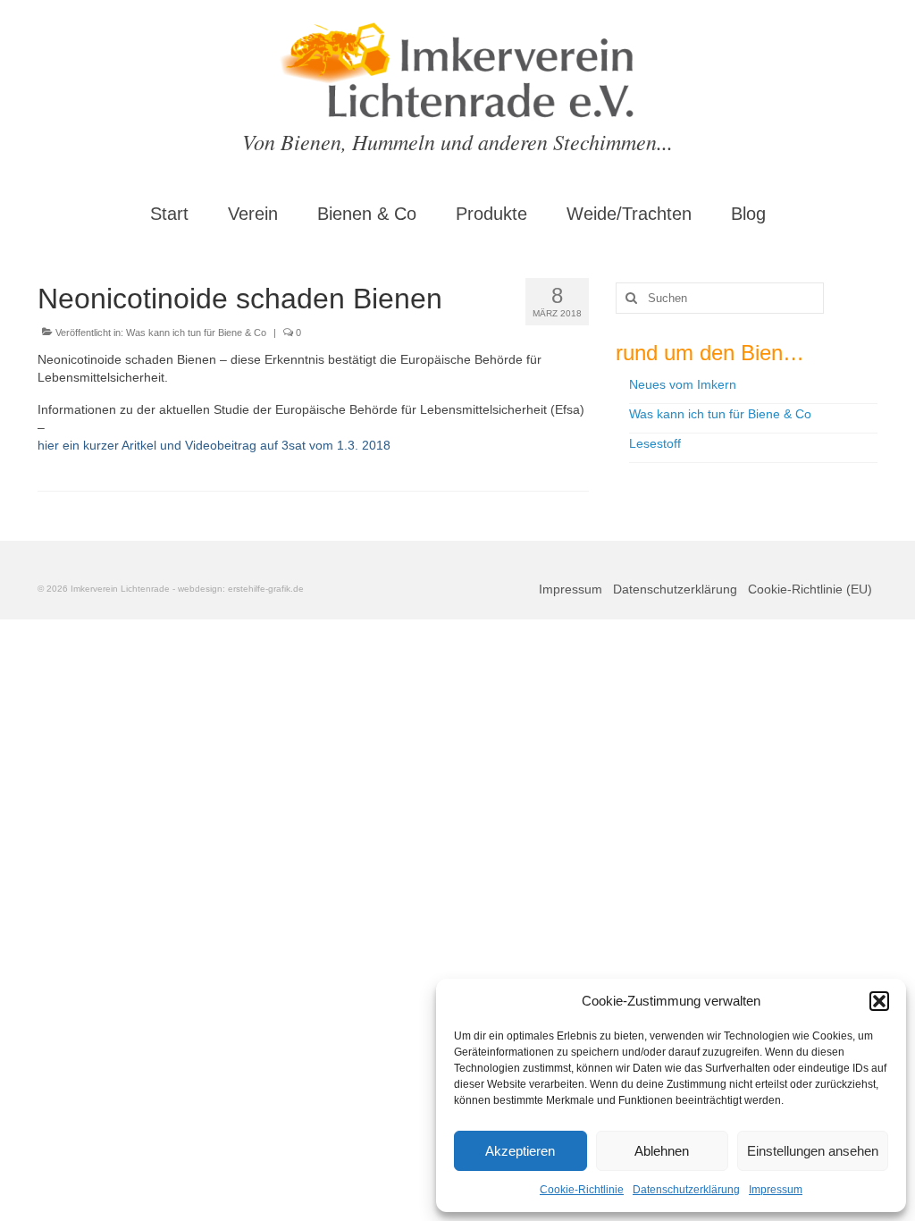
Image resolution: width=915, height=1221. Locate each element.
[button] (879, 1001)
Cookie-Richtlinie (582, 1189)
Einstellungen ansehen (812, 1150)
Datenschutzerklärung (686, 1189)
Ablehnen (661, 1150)
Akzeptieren (520, 1150)
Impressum (775, 1189)
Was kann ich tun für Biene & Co (196, 332)
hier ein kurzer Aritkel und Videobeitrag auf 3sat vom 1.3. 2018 (214, 445)
